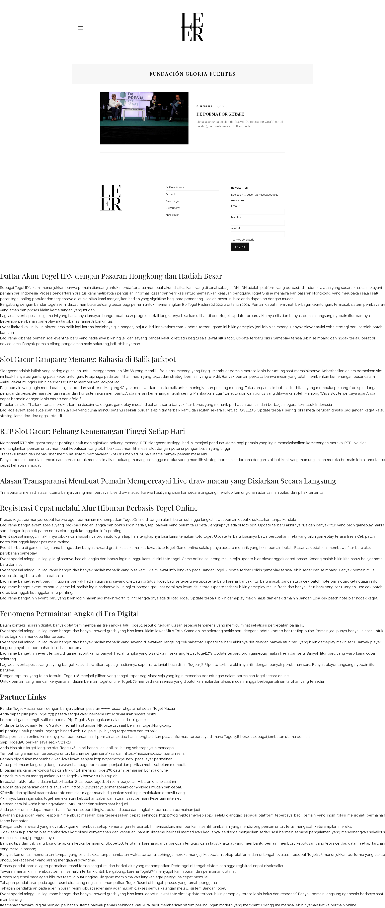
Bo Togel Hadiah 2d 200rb (204, 304)
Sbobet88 (114, 843)
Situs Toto (174, 631)
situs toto (226, 338)
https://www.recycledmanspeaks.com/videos (110, 787)
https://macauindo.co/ (143, 753)
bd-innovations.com (166, 327)
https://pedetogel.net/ (114, 759)
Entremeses (204, 106)
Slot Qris (116, 454)
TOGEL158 (247, 410)
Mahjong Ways (316, 393)
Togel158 (196, 664)
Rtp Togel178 (78, 720)
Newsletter (172, 214)
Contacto (171, 194)
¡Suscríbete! (173, 207)
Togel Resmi (136, 883)
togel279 (204, 653)
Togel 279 (46, 714)
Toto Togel (179, 598)
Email (235, 205)
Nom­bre (236, 217)
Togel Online (262, 293)
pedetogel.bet (96, 781)
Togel (134, 625)
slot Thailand (31, 404)
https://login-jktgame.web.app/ (186, 815)
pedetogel (221, 316)
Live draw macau (124, 492)
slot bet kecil (278, 460)
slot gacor (157, 443)
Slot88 (128, 371)
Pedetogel (180, 866)
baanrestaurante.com (55, 793)
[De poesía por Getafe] (144, 118)
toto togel (203, 536)
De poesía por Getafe (220, 114)
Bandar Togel (213, 570)
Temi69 (44, 725)
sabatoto (196, 642)
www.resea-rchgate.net (121, 708)
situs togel (44, 798)
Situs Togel (156, 581)
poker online (21, 809)
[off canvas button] (80, 27)
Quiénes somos (175, 187)
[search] (305, 28)
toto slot (249, 525)
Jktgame (71, 826)
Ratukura (142, 905)
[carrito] (297, 28)
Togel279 (147, 871)
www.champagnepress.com (84, 765)
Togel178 (71, 676)
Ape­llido (236, 228)
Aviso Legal (172, 201)
